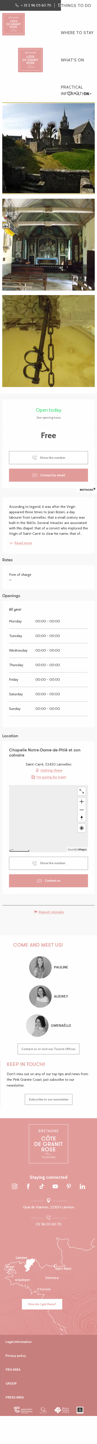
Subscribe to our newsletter (49, 1099)
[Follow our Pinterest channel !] (69, 1187)
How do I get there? (42, 1304)
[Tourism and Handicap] (80, 1410)
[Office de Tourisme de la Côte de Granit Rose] (30, 56)
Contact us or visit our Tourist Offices (48, 1049)
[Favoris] (70, 94)
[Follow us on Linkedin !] (82, 1187)
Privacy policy (15, 1356)
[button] (77, 94)
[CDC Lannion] (23, 1410)
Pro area (13, 1370)
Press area (15, 1397)
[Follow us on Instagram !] (14, 1187)
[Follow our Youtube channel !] (55, 1187)
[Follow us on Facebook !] (28, 1187)
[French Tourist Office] (62, 1410)
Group (11, 1383)
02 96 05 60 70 (48, 1224)
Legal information (18, 1342)
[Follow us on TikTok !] (41, 1187)
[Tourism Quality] (43, 1410)
